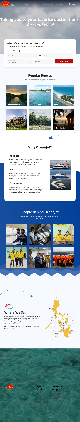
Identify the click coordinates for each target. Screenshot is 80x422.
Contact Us (41, 409)
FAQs (38, 403)
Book (38, 393)
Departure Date (11, 60)
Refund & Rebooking (40, 396)
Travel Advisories (42, 406)
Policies (39, 400)
